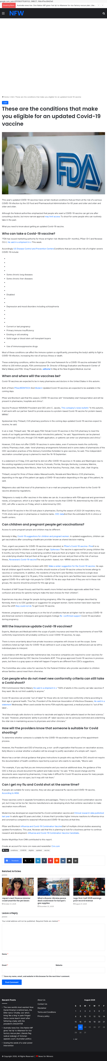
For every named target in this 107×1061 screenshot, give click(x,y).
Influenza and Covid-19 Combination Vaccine (41, 826)
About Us (41, 1000)
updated (39, 850)
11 (90, 1016)
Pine (91, 546)
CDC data (59, 514)
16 (80, 1022)
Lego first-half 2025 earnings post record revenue (87, 899)
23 (80, 1027)
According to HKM (10, 793)
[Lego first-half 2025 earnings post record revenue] (89, 887)
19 (94, 1022)
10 (85, 1016)
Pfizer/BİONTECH (22, 388)
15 (76, 1022)
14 (104, 1016)
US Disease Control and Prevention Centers (33, 248)
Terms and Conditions (47, 1012)
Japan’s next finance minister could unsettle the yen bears (16, 899)
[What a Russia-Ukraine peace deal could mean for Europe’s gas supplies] (53, 887)
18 (90, 1022)
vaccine (46, 850)
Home (6, 97)
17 (85, 1022)
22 (76, 1027)
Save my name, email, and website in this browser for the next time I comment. (37, 976)
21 (104, 1022)
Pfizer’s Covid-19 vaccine (75, 546)
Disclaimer (42, 1008)
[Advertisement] (53, 37)
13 (99, 1016)
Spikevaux (55, 549)
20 (99, 1022)
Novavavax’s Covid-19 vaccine (23, 559)
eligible (31, 850)
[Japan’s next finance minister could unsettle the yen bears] (18, 887)
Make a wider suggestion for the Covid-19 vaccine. (72, 566)
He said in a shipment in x (19, 242)
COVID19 (23, 850)
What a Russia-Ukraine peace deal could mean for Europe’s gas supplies (52, 900)
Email (5, 965)
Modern (38, 388)
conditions (14, 850)
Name (5, 954)
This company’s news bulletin (75, 408)
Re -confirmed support (70, 616)
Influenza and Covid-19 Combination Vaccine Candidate (53, 833)
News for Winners (45, 1056)
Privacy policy (43, 1016)
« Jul (75, 1039)
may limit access (52, 216)
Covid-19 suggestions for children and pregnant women (43, 536)
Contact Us (42, 1004)
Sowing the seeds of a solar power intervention (36, 5)
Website (59, 965)
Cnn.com (56, 846)
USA (12, 97)
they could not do (24, 606)
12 (94, 1016)
